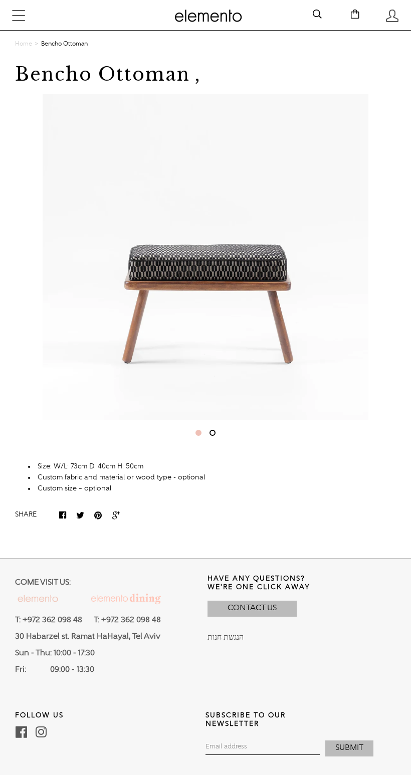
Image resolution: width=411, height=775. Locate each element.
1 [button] (198, 433)
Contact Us (252, 608)
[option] (205, 257)
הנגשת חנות (226, 638)
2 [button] (213, 433)
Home (23, 44)
